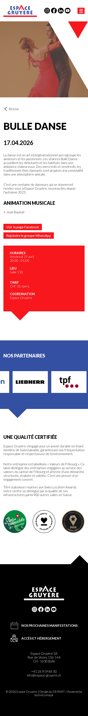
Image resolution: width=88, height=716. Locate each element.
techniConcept (44, 695)
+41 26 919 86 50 (44, 671)
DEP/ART (59, 691)
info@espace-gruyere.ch (44, 675)
